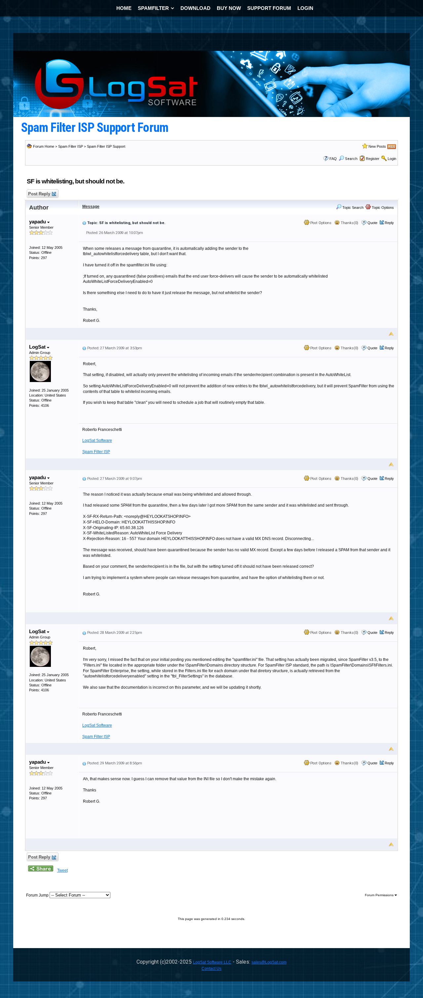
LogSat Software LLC (212, 962)
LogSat (38, 347)
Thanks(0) (349, 223)
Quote (372, 223)
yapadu (38, 221)
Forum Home (43, 146)
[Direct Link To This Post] (84, 223)
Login (392, 159)
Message (90, 206)
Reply (389, 223)
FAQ (333, 159)
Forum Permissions (380, 895)
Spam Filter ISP (70, 146)
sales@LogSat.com (269, 962)
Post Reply (39, 193)
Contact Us (211, 968)
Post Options (320, 223)
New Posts (377, 146)
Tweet (62, 870)
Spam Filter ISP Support (106, 146)
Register (372, 159)
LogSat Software (97, 440)
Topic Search (352, 208)
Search (351, 159)
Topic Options (382, 208)
